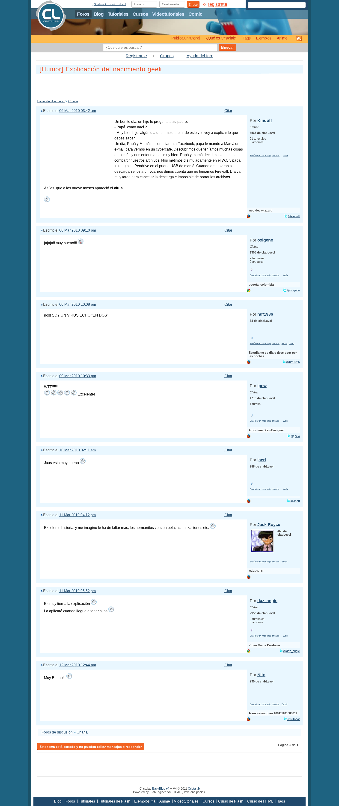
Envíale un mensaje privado (265, 155)
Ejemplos (263, 38)
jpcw (262, 385)
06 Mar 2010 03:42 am (77, 111)
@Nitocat (293, 719)
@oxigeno (293, 290)
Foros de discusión (51, 101)
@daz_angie (291, 651)
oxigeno (265, 240)
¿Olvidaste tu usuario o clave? (109, 4)
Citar (228, 111)
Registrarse (136, 56)
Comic (195, 14)
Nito (261, 675)
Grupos (167, 56)
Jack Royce (268, 524)
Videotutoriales (168, 14)
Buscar (227, 47)
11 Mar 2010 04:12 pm (77, 515)
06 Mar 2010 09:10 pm (77, 230)
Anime (282, 38)
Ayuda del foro (200, 56)
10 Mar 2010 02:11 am (77, 450)
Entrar (193, 4)
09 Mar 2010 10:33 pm (77, 376)
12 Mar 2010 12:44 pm (77, 665)
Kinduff (264, 120)
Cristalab (194, 788)
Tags (246, 38)
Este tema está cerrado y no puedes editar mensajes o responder (90, 747)
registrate (217, 4)
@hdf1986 (293, 362)
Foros (83, 14)
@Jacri (295, 501)
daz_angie (267, 600)
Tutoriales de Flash (114, 801)
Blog (99, 14)
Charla (73, 101)
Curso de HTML (260, 801)
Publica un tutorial (185, 38)
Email (284, 343)
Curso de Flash (230, 801)
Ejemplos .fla (144, 801)
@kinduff (294, 216)
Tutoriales (118, 14)
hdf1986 (265, 314)
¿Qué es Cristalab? (221, 38)
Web (285, 155)
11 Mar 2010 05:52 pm (77, 591)
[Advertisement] (169, 85)
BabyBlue (160, 788)
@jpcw (295, 436)
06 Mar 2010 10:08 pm (77, 304)
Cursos (140, 14)
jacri (261, 460)
